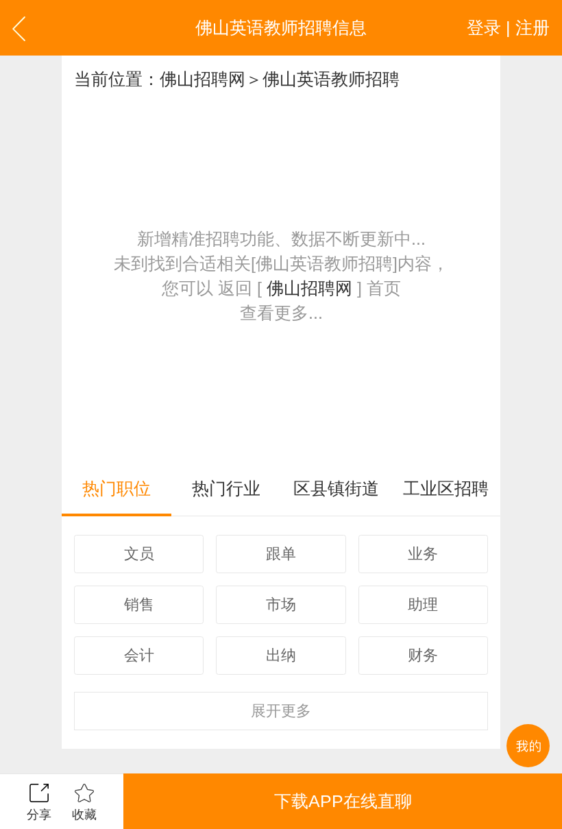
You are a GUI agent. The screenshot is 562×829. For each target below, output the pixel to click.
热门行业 (226, 488)
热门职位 (116, 488)
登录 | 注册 (508, 27)
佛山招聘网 (202, 78)
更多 (281, 710)
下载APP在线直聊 (343, 800)
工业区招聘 (446, 488)
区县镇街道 (336, 488)
